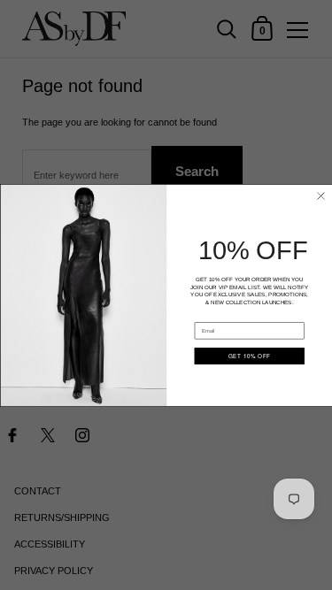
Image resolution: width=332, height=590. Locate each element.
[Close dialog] (320, 195)
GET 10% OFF (249, 355)
